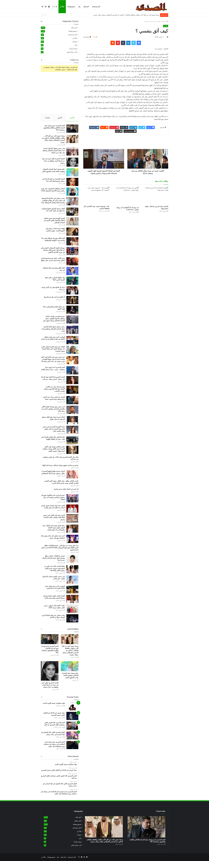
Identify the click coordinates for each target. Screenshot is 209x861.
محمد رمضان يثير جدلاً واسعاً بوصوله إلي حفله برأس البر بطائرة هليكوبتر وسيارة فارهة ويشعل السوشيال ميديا (53, 200)
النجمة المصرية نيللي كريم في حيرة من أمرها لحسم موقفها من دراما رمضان (53, 161)
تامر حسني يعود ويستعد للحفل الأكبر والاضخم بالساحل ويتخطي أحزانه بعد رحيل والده (53, 409)
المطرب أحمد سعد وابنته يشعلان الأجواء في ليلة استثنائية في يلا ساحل (53, 338)
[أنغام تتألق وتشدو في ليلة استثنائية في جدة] (72, 271)
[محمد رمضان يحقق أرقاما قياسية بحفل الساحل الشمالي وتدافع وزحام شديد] (72, 330)
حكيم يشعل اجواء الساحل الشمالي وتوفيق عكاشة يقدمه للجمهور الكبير (53, 170)
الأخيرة (72, 118)
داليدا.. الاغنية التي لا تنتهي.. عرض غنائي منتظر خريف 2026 (54, 607)
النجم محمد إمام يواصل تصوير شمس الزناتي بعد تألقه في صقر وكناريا (53, 507)
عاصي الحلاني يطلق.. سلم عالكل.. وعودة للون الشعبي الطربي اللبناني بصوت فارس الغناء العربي (61, 482)
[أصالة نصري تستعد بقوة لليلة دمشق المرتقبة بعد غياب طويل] (72, 420)
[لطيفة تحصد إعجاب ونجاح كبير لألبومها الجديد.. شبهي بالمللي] (72, 231)
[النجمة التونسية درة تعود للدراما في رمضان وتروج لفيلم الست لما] (72, 182)
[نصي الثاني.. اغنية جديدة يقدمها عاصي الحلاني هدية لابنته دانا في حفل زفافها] (72, 261)
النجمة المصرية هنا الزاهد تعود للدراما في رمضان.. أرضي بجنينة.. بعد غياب (53, 378)
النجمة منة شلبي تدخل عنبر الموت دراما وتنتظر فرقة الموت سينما (54, 398)
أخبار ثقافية (77, 821)
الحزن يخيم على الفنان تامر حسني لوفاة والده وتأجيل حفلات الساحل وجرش (54, 517)
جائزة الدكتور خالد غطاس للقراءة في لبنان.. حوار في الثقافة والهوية (53, 438)
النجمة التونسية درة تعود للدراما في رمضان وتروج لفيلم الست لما (53, 180)
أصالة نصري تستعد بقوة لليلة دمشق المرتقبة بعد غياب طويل (53, 418)
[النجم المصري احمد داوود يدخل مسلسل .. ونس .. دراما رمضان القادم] (72, 370)
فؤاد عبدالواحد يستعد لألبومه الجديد (54, 703)
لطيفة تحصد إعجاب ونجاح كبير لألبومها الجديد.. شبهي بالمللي (55, 229)
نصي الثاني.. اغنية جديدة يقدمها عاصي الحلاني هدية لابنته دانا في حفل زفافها (53, 259)
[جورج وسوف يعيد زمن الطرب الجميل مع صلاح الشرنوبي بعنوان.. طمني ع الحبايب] (72, 390)
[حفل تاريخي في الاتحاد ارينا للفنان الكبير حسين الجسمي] (72, 716)
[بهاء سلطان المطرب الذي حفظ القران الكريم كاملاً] (72, 281)
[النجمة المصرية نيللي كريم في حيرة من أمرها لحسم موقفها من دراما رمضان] (72, 162)
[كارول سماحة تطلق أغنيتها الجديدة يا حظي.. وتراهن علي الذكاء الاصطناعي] (72, 474)
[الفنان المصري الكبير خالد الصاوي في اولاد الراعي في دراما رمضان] (72, 735)
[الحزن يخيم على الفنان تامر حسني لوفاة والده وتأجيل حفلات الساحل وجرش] (72, 518)
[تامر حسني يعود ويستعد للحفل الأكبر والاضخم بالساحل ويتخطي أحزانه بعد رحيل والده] (72, 410)
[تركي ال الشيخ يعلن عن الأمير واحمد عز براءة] (72, 290)
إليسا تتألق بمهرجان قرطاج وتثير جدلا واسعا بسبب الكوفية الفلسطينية (53, 239)
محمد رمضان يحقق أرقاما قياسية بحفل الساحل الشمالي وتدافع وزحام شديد (53, 329)
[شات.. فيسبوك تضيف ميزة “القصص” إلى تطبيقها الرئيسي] (96, 195)
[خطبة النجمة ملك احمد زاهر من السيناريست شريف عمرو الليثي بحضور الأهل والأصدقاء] (72, 569)
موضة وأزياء (73, 48)
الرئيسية (164, 21)
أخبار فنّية (86, 6)
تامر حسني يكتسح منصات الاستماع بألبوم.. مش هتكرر (54, 577)
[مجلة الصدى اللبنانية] (152, 6)
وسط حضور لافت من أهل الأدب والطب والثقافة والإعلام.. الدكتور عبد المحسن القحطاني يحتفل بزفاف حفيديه (53, 139)
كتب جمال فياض (72, 52)
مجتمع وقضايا (71, 6)
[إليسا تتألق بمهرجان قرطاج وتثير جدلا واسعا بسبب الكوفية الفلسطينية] (72, 241)
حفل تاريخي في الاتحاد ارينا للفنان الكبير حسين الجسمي (54, 714)
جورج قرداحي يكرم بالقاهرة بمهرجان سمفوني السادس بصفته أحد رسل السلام (53, 497)
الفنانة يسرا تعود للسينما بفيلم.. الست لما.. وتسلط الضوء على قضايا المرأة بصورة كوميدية (53, 349)
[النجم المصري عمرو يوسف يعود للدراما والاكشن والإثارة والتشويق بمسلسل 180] (72, 129)
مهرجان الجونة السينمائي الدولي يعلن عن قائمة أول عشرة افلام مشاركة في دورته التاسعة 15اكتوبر (53, 250)
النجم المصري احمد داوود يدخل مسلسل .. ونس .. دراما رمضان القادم (53, 368)
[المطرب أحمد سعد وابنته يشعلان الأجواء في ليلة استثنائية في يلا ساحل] (72, 340)
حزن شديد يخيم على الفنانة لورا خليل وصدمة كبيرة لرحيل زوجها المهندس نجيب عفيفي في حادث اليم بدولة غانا (53, 359)
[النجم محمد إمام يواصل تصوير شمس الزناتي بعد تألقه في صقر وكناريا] (72, 509)
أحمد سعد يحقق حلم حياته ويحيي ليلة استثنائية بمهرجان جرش (53, 537)
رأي (79, 6)
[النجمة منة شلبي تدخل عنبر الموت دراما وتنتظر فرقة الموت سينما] (72, 400)
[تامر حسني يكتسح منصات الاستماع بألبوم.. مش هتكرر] (72, 579)
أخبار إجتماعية (96, 6)
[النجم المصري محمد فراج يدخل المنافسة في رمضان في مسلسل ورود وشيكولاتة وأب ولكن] (72, 745)
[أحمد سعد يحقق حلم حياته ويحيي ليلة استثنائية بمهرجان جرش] (72, 539)
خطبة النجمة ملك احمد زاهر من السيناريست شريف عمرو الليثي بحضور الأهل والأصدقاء (54, 568)
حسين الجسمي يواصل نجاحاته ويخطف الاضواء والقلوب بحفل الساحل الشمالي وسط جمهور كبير (54, 318)
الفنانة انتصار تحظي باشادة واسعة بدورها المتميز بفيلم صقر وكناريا (54, 597)
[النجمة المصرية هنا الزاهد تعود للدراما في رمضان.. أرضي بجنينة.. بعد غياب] (72, 380)
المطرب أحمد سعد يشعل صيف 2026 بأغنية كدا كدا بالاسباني (55, 587)
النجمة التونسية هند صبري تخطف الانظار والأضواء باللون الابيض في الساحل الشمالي (54, 220)
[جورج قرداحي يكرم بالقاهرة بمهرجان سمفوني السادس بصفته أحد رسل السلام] (72, 498)
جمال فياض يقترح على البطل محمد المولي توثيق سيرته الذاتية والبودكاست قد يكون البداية (53, 528)
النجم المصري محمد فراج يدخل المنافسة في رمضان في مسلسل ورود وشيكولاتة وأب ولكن (54, 744)
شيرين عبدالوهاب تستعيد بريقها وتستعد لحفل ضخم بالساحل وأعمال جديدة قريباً (53, 558)
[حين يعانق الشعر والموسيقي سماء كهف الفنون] (72, 310)
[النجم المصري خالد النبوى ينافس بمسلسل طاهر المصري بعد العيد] (72, 726)
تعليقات (47, 118)
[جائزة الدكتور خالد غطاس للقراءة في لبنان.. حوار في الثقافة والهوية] (72, 440)
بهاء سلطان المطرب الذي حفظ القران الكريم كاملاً (55, 279)
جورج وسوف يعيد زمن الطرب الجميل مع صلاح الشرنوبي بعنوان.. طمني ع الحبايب (54, 389)
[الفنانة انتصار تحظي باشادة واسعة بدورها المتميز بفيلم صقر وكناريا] (72, 599)
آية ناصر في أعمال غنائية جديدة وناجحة (66, 489)
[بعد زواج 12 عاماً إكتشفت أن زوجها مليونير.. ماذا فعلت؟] (126, 196)
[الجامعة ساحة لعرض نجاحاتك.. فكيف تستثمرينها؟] (155, 195)
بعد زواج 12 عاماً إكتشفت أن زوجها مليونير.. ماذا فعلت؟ (128, 208)
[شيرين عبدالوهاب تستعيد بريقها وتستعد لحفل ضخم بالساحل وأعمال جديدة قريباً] (72, 559)
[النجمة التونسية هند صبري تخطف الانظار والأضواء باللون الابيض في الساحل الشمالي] (72, 221)
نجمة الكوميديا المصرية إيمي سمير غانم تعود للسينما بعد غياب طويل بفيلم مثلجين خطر (54, 429)
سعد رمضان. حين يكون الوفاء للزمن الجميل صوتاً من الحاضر (53, 616)
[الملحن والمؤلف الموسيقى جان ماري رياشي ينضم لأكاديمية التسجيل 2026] (72, 192)
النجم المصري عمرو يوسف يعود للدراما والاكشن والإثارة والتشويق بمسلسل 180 (54, 128)
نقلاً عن (62, 6)
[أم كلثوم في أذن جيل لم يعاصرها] (72, 300)
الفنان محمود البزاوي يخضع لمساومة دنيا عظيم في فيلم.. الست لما (53, 210)
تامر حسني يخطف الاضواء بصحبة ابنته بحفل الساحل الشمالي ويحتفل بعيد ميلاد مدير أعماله (131, 15)
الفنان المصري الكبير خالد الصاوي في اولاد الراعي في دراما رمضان (53, 733)
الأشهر (60, 118)
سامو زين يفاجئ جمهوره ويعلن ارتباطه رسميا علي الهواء (60, 465)
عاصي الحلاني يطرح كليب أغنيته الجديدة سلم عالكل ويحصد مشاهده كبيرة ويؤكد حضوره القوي (54, 449)
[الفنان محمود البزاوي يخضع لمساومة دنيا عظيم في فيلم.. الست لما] (72, 212)
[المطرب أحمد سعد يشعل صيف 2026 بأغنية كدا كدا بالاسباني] (72, 589)
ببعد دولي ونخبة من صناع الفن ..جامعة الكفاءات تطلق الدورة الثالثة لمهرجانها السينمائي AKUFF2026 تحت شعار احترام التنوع (59, 547)
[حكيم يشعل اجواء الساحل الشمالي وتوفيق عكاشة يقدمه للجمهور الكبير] (72, 172)
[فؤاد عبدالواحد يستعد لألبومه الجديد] (72, 706)
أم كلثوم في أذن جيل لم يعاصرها (54, 297)
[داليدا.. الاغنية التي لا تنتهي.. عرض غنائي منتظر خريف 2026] (72, 609)
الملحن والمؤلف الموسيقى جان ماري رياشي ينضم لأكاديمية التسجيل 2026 (53, 190)
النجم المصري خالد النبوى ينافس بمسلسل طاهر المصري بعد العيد (54, 724)
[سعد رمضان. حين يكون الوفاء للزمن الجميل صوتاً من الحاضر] (72, 618)
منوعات (74, 41)
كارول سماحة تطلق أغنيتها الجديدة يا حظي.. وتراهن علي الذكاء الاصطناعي (53, 472)
